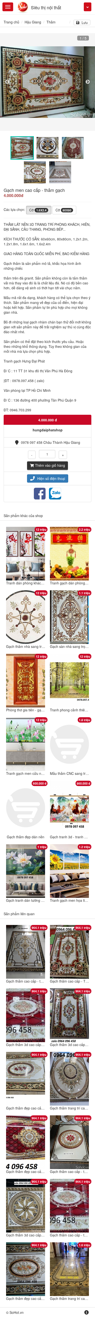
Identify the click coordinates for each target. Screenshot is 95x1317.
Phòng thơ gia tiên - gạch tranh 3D (32, 709)
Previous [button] (7, 82)
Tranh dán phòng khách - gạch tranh (34, 583)
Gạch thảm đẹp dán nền (25, 836)
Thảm (51, 22)
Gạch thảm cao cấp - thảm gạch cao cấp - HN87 (43, 981)
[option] (47, 82)
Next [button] (87, 82)
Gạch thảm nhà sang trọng (27, 646)
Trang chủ (11, 22)
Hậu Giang (33, 22)
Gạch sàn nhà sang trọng (69, 646)
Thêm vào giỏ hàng (50, 465)
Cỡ (38, 209)
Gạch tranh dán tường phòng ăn (31, 900)
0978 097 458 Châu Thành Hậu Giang (50, 442)
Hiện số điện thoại (51, 478)
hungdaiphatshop (48, 429)
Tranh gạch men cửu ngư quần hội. (33, 773)
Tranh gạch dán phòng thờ (70, 583)
